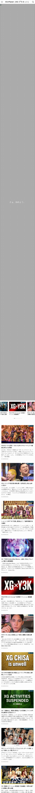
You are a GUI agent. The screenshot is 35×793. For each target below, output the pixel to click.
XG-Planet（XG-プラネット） (17, 2)
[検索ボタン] (33, 2)
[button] (13, 418)
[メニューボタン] (2, 2)
